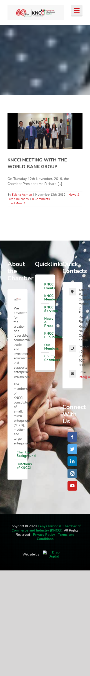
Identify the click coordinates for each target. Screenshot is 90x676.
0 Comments (41, 199)
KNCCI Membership (46, 298)
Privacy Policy (44, 535)
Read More (15, 203)
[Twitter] (72, 449)
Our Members (46, 347)
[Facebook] (72, 437)
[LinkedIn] (72, 461)
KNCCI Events (46, 286)
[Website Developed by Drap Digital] (54, 554)
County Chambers (46, 358)
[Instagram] (72, 473)
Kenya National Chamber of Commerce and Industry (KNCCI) (46, 528)
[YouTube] (72, 486)
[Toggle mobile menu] (76, 10)
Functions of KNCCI (24, 466)
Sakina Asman (22, 195)
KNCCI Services (46, 309)
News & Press (46, 322)
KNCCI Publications (46, 335)
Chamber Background (26, 454)
